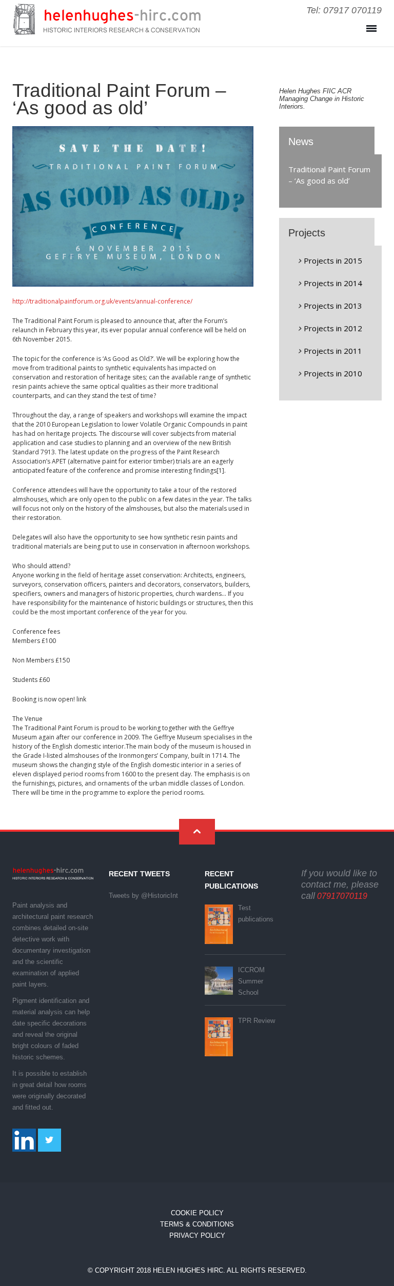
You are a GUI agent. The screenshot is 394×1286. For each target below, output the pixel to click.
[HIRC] (106, 27)
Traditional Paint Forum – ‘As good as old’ (329, 175)
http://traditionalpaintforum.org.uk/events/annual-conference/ (102, 301)
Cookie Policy (197, 1213)
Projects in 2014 (333, 283)
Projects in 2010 (333, 373)
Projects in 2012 (333, 328)
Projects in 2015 (333, 260)
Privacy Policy (197, 1235)
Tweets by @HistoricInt (143, 895)
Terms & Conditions (197, 1224)
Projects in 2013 (333, 305)
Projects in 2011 (333, 351)
